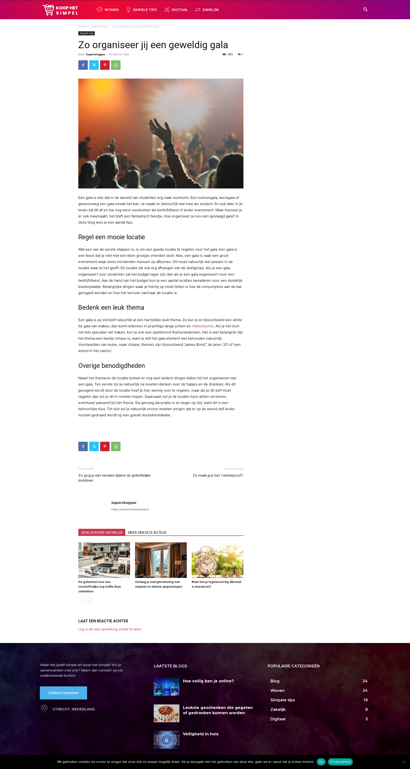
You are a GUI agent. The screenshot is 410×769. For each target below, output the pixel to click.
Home (82, 26)
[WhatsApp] (116, 65)
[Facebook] (83, 65)
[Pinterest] (105, 65)
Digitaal (180, 10)
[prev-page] (81, 601)
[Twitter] (94, 65)
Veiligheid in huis (201, 734)
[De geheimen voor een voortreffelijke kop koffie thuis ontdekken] (104, 560)
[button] (365, 10)
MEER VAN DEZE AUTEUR (147, 533)
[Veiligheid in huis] (166, 740)
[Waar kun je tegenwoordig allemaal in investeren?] (217, 560)
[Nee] (404, 762)
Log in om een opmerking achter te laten (109, 629)
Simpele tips (99, 26)
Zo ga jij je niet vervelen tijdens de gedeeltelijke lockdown (114, 478)
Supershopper (95, 54)
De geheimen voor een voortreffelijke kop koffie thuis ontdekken (99, 586)
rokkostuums (203, 326)
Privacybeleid (340, 762)
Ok (321, 762)
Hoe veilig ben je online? (208, 681)
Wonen (112, 10)
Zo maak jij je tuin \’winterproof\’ (218, 475)
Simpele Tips (145, 10)
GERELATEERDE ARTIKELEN (101, 533)
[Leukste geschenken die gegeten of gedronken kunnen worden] (166, 713)
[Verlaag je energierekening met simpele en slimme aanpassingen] (161, 560)
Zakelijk (210, 10)
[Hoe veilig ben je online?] (166, 687)
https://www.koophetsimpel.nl (130, 509)
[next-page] (89, 601)
